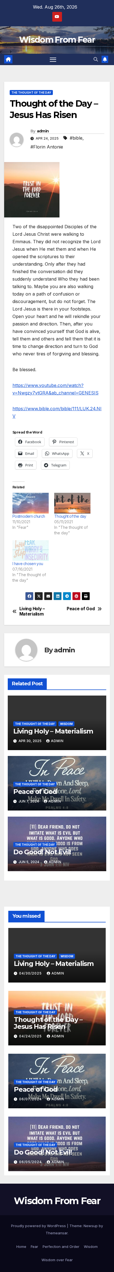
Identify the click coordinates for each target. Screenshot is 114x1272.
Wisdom (66, 723)
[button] (96, 59)
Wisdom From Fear (57, 40)
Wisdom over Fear (57, 1260)
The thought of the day (31, 92)
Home (21, 1246)
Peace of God (81, 608)
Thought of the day (70, 516)
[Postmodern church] (30, 503)
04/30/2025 (31, 973)
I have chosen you (27, 563)
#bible (76, 138)
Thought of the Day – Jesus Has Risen (48, 1022)
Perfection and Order (61, 1246)
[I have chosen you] (30, 550)
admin (43, 131)
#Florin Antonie (46, 147)
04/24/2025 (31, 1036)
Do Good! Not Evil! (42, 852)
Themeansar (57, 1233)
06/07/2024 (31, 1099)
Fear (34, 1246)
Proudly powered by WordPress (39, 1226)
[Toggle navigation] (53, 59)
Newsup (91, 1226)
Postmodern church (28, 516)
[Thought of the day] (72, 503)
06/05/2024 (31, 1162)
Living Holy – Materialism (32, 611)
